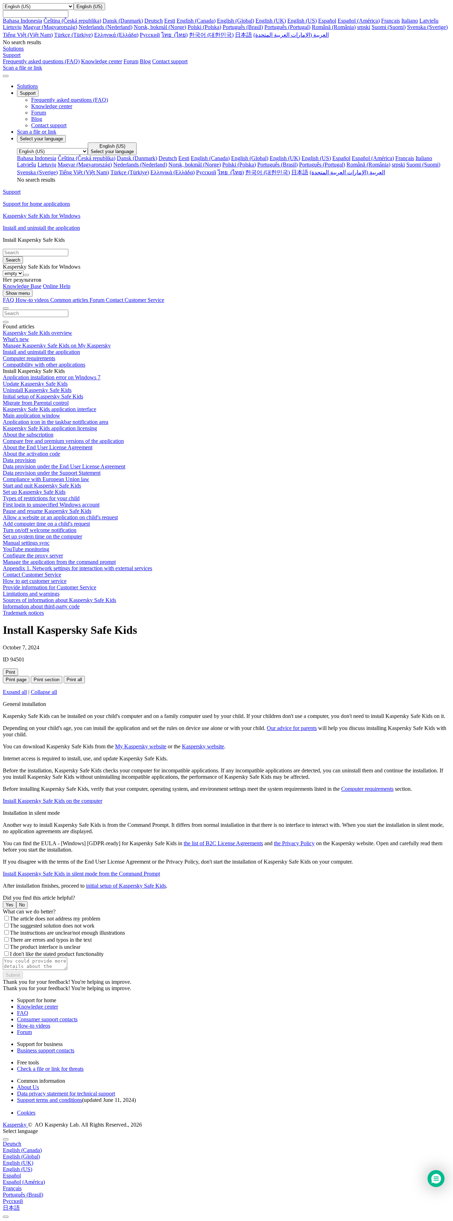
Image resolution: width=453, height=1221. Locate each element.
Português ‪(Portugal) (287, 27)
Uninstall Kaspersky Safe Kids (37, 390)
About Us (28, 1087)
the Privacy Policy (294, 843)
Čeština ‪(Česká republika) (72, 21)
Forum (131, 61)
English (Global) (235, 21)
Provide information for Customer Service (49, 587)
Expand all (15, 692)
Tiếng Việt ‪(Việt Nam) (28, 35)
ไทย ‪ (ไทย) (174, 35)
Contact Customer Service (135, 300)
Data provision (19, 460)
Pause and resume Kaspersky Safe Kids (47, 511)
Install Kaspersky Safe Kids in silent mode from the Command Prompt (81, 874)
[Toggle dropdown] (26, 275)
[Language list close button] (5, 1139)
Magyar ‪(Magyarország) (50, 27)
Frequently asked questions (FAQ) (41, 61)
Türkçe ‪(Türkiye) (73, 35)
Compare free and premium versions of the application (63, 441)
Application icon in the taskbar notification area (55, 422)
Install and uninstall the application (41, 352)
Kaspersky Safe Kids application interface (49, 409)
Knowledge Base (22, 286)
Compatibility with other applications (44, 365)
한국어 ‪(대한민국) (211, 35)
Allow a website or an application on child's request (60, 517)
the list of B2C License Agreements (223, 843)
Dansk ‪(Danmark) (123, 21)
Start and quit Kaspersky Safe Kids (42, 486)
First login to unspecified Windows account (51, 505)
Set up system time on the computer (42, 536)
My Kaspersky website (140, 746)
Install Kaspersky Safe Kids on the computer (52, 801)
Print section (46, 679)
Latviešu (428, 21)
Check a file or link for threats (50, 1069)
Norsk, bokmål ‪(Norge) (160, 27)
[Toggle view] (5, 308)
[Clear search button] (5, 322)
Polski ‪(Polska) (204, 27)
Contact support (170, 61)
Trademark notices (23, 613)
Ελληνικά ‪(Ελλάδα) (116, 35)
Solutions (27, 86)
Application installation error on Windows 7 (52, 377)
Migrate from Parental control (36, 403)
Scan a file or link (36, 132)
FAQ (22, 1013)
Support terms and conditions (49, 1100)
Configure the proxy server (33, 556)
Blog (145, 61)
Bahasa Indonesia (22, 21)
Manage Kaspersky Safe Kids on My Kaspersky (57, 346)
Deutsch (153, 21)
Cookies (26, 1113)
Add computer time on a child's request (46, 524)
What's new (16, 339)
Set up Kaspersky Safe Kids (34, 492)
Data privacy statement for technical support (66, 1094)
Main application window (31, 416)
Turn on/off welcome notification (39, 530)
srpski (363, 27)
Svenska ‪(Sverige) (427, 27)
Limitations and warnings (31, 594)
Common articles (70, 300)
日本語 (243, 35)
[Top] (5, 1217)
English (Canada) (196, 21)
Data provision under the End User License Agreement (64, 466)
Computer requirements (29, 358)
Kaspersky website (203, 746)
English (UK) (271, 21)
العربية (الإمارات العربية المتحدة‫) (291, 35)
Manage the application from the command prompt (59, 562)
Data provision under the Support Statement (52, 473)
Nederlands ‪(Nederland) (105, 27)
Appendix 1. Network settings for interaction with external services (77, 568)
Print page (16, 679)
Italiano (409, 21)
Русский (150, 35)
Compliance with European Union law (46, 479)
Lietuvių (12, 27)
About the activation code (31, 454)
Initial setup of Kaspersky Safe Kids (43, 396)
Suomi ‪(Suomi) (389, 27)
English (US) (302, 21)
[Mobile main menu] (5, 76)
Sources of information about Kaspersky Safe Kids (59, 600)
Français (390, 21)
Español (327, 21)
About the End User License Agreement (47, 447)
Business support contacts (45, 1050)
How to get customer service (35, 581)
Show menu (18, 293)
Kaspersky (15, 1125)
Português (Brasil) (243, 27)
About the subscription (28, 435)
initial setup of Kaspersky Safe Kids (126, 886)
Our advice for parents (292, 728)
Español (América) (359, 21)
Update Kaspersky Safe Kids (35, 384)
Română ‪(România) (334, 27)
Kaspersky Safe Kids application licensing (50, 428)
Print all (74, 679)
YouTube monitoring (26, 549)
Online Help (56, 286)
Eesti (169, 21)
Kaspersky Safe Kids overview (37, 333)
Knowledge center (101, 61)
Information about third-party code (41, 606)
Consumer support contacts (47, 1019)
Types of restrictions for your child (41, 498)
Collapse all (44, 692)
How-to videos (33, 300)
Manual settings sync (26, 543)
